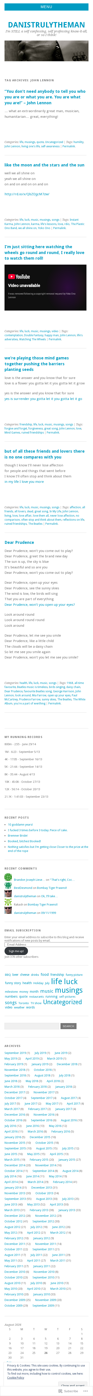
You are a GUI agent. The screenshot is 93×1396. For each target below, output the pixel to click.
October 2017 (13, 1098)
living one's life (30, 146)
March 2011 (57, 1260)
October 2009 (13, 1305)
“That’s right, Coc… (62, 879)
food (45, 974)
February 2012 (14, 1238)
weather (19, 1007)
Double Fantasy (33, 335)
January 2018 (63, 1086)
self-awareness (50, 146)
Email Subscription (23, 930)
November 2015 (15, 1142)
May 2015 (33, 1154)
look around (23, 695)
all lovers (20, 511)
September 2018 (15, 1075)
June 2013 (11, 1204)
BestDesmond (23, 888)
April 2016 (11, 1131)
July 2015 (68, 1148)
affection (75, 507)
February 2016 (60, 1131)
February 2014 (62, 1182)
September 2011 (43, 1249)
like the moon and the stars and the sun (44, 165)
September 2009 (43, 1305)
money (23, 991)
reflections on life (73, 519)
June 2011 (58, 1255)
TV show (36, 1003)
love (60, 224)
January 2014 (13, 1187)
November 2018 (15, 1069)
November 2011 (45, 1244)
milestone (11, 991)
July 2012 (36, 1227)
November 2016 (44, 1114)
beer (15, 974)
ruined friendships (32, 432)
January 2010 (41, 1294)
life (21, 142)
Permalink (69, 146)
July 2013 (68, 1199)
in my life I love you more (24, 482)
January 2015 (66, 1159)
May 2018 (32, 1081)
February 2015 (39, 1159)
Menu (46, 7)
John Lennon (12, 146)
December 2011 (15, 1244)
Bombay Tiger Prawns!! (52, 888)
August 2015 (44, 1148)
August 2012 (12, 1227)
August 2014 (70, 1171)
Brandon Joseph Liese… (29, 879)
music (34, 219)
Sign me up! (16, 951)
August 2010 (12, 1283)
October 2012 (13, 1221)
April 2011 (33, 1260)
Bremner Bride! (18, 835)
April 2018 (53, 1081)
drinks (35, 974)
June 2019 (61, 1053)
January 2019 (40, 1064)
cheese (24, 974)
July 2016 (10, 1126)
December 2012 (15, 1215)
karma (35, 224)
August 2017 (69, 1098)
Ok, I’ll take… (49, 896)
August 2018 (42, 1075)
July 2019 (40, 1053)
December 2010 (15, 1271)
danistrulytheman (46, 24)
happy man (52, 335)
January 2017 (63, 1109)
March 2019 (54, 1058)
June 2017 (31, 1103)
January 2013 (66, 1210)
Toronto (23, 1003)
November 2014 (45, 1165)
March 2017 (12, 1109)
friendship (26, 424)
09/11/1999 (48, 913)
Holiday (38, 983)
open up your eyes (59, 695)
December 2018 (67, 1064)
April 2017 (73, 1103)
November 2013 (15, 1193)
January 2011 (41, 1266)
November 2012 (45, 1215)
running (51, 996)
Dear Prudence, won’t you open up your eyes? (40, 605)
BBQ (8, 974)
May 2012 (11, 1232)
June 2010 (57, 1283)
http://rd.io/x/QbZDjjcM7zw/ (27, 194)
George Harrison (63, 691)
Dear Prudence (19, 542)
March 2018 (12, 1086)
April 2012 (33, 1232)
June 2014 (32, 1176)
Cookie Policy (15, 1377)
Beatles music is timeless (32, 687)
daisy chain (73, 687)
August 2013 (44, 1199)
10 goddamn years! (20, 824)
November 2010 (44, 1271)
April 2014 (11, 1182)
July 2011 (36, 1255)
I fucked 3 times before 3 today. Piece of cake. (37, 830)
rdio (67, 224)
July (47, 983)
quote (40, 142)
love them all (41, 515)
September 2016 (41, 1120)
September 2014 (43, 1171)
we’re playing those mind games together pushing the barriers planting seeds (37, 364)
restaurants (36, 996)
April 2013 (56, 1204)
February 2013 (39, 1210)
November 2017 (44, 1092)
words (30, 1007)
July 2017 (10, 1103)
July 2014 (10, 1176)
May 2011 (11, 1260)
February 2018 (37, 1086)
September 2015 (15, 1148)
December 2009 (15, 1300)
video (55, 331)
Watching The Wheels (32, 339)
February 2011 (14, 1266)
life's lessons (48, 224)
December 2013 (41, 1187)
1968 (70, 683)
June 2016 (32, 1126)
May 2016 (55, 1126)
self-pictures (67, 996)
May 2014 (55, 1176)
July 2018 (64, 1075)
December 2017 (15, 1092)
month (34, 991)
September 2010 (43, 1277)
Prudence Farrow (29, 699)
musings (30, 142)
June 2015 (11, 1154)
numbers (11, 996)
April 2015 (56, 1154)
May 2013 (33, 1204)
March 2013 (12, 1210)
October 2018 (43, 1069)
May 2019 (11, 1058)
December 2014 (15, 1165)
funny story (13, 983)
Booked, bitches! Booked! (24, 841)
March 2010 (57, 1288)
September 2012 (43, 1221)
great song (51, 428)
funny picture (74, 974)
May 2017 (52, 1103)
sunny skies (49, 699)
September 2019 (15, 1053)
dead (30, 511)
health (23, 683)
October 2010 (13, 1277)
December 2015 (40, 1137)
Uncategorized (54, 142)
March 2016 (35, 1131)
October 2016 (13, 1120)
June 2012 (58, 1227)
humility (79, 142)
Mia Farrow (39, 695)
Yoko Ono (44, 228)
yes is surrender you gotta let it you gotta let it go (43, 399)
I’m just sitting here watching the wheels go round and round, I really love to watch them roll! (44, 252)
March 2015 (12, 1159)
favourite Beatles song (38, 691)
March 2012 (57, 1232)
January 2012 (41, 1238)
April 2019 (32, 1058)
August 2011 (12, 1255)
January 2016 (13, 1137)
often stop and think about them (41, 519)
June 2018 (11, 1081)
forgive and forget (16, 428)
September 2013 (15, 1199)
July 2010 (36, 1283)
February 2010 (14, 1294)
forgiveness (35, 428)
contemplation (14, 335)
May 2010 (11, 1288)
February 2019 (14, 1064)
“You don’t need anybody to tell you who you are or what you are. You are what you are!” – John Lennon (45, 97)
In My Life (55, 511)
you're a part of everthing (29, 703)
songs (55, 219)
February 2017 (37, 1109)
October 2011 (13, 1249)
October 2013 (44, 1193)
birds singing (57, 687)
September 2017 (41, 1098)
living (8, 515)
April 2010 (33, 1288)
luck (27, 219)
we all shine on (27, 228)
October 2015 (44, 1142)
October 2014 (13, 1171)
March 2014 (35, 1182)
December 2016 (15, 1114)
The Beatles (35, 523)
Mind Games (12, 432)
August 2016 (69, 1120)
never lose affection (62, 515)
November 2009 (45, 1300)
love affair (25, 515)
